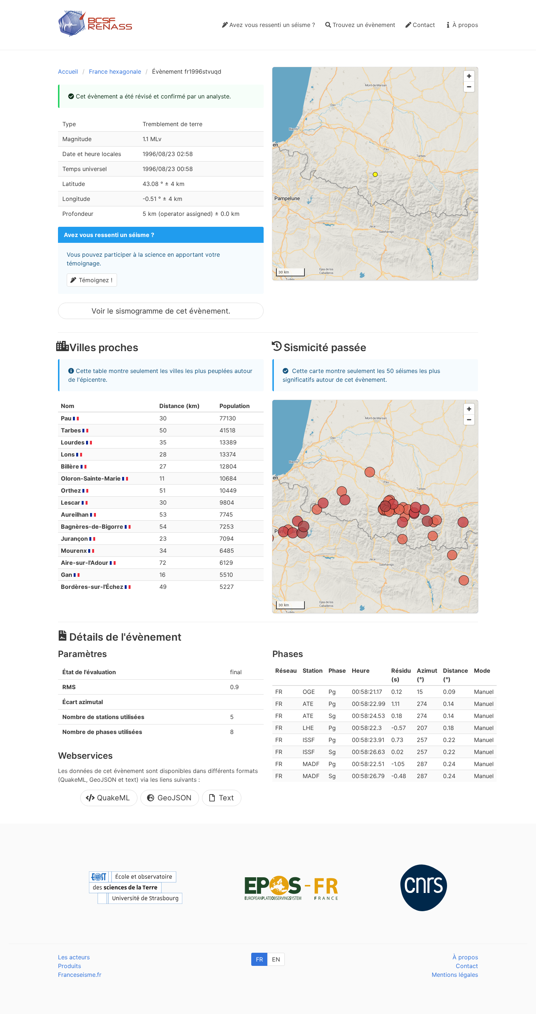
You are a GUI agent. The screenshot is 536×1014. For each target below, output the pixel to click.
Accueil (68, 71)
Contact (467, 966)
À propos (465, 957)
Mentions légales (455, 974)
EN (276, 959)
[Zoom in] (469, 76)
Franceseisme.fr (79, 974)
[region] (375, 173)
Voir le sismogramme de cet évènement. (161, 311)
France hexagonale (115, 71)
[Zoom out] (469, 86)
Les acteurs (74, 957)
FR (259, 959)
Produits (69, 966)
